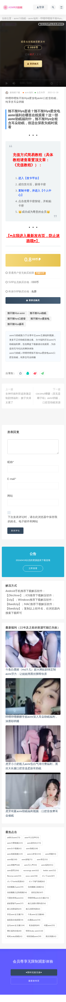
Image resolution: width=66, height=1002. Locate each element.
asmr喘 (12, 859)
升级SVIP (40, 273)
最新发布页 (33, 981)
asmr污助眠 (20, 18)
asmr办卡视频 (14, 848)
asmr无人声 (30, 865)
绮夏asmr (49, 925)
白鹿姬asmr (34, 920)
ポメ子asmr (48, 876)
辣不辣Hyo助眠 (38, 313)
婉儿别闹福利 (14, 909)
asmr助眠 (32, 848)
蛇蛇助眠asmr (34, 936)
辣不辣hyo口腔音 (17, 319)
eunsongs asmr (31, 870)
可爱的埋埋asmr (15, 898)
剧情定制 (37, 892)
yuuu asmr (32, 876)
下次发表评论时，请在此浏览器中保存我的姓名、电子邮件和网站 (32, 519)
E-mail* (11, 479)
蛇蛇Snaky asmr (34, 931)
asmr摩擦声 (13, 865)
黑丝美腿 (51, 936)
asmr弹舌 (42, 859)
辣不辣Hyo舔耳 (16, 324)
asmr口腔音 (34, 854)
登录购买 (34, 64)
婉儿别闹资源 (33, 909)
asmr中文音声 (32, 838)
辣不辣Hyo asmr (16, 313)
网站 (10, 496)
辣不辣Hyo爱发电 (40, 319)
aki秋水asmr (13, 838)
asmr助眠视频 (15, 854)
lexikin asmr (49, 870)
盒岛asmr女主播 (16, 925)
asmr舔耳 (13, 870)
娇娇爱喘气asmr (15, 903)
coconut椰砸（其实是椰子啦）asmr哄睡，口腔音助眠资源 (48, 398)
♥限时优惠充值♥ (34, 972)
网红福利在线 (14, 931)
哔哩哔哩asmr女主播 (38, 898)
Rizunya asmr (14, 876)
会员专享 (41, 93)
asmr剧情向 (34, 843)
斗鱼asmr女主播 (36, 914)
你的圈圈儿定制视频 (17, 892)
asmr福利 (33, 18)
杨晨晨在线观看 (15, 920)
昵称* (10, 462)
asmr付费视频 (15, 843)
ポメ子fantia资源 (15, 881)
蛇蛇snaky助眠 (14, 936)
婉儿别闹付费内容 (37, 903)
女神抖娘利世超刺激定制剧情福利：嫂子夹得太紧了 (18, 398)
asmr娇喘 (27, 859)
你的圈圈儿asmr (15, 887)
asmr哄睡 (50, 854)
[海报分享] (42, 373)
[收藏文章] (20, 373)
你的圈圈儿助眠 (36, 887)
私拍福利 (34, 925)
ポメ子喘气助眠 (37, 881)
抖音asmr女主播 (15, 914)
